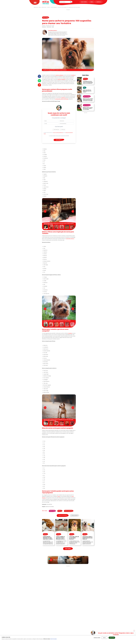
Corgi (58, 496)
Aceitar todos (112, 637)
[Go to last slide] (45, 211)
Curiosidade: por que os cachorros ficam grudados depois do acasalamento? (88, 82)
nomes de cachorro (70, 238)
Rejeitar (104, 637)
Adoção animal (45, 17)
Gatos (91, 2)
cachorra (63, 97)
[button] (46, 227)
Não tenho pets (56, 129)
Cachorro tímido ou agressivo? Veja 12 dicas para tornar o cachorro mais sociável (61, 538)
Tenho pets (63, 129)
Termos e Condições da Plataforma (58, 132)
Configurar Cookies (97, 637)
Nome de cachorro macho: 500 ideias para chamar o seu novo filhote (88, 108)
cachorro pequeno (59, 75)
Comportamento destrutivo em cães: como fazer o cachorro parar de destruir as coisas (48, 539)
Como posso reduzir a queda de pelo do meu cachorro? (87, 538)
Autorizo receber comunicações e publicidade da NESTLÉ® (59, 135)
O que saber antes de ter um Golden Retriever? (74, 538)
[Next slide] (73, 211)
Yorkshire (73, 75)
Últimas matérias (75, 515)
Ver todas (68, 549)
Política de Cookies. (46, 638)
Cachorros (99, 2)
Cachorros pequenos (69, 511)
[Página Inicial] (45, 2)
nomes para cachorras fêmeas (61, 99)
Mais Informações (53, 638)
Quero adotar (84, 2)
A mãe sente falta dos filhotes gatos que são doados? (87, 91)
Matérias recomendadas (62, 515)
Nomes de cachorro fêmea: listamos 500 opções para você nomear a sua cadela (88, 99)
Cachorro (60, 511)
